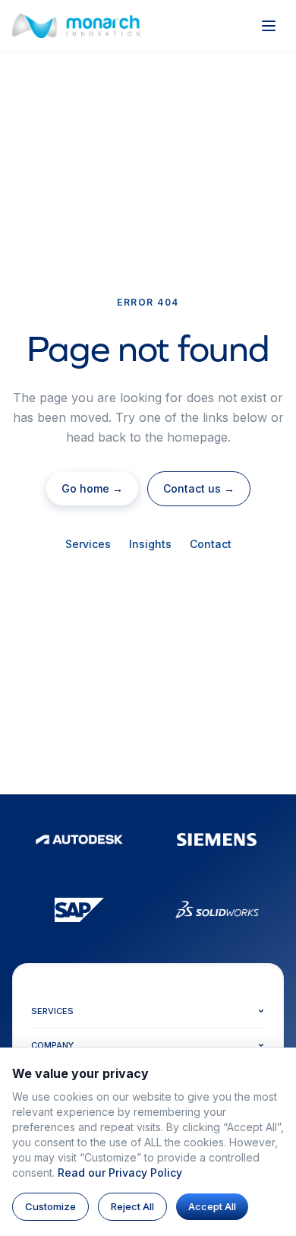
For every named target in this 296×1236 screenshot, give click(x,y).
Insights (150, 543)
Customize (50, 1206)
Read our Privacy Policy (120, 1172)
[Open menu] (268, 26)
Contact (210, 543)
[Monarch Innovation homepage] (76, 26)
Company (52, 1045)
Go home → (92, 488)
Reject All (132, 1206)
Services (88, 543)
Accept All (212, 1206)
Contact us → (199, 488)
